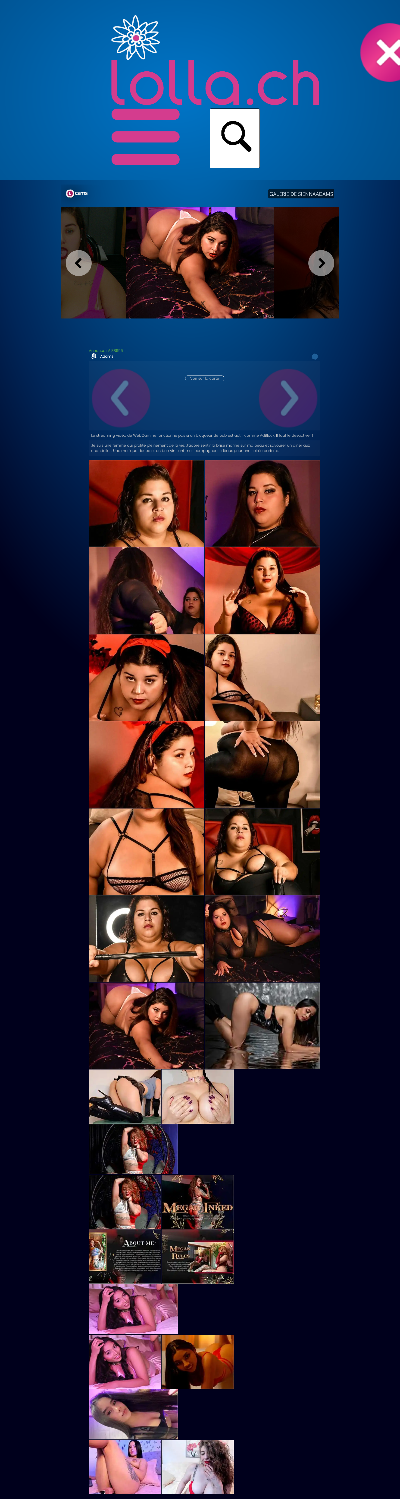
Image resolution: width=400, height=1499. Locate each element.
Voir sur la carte (204, 378)
